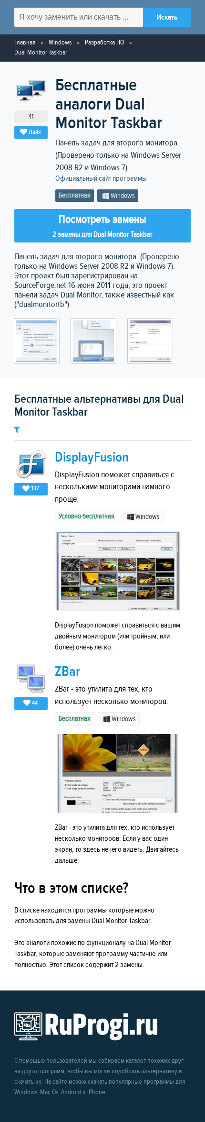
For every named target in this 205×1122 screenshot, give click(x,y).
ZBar (67, 671)
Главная (24, 42)
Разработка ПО (104, 42)
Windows (60, 42)
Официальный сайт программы (101, 178)
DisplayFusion (92, 457)
